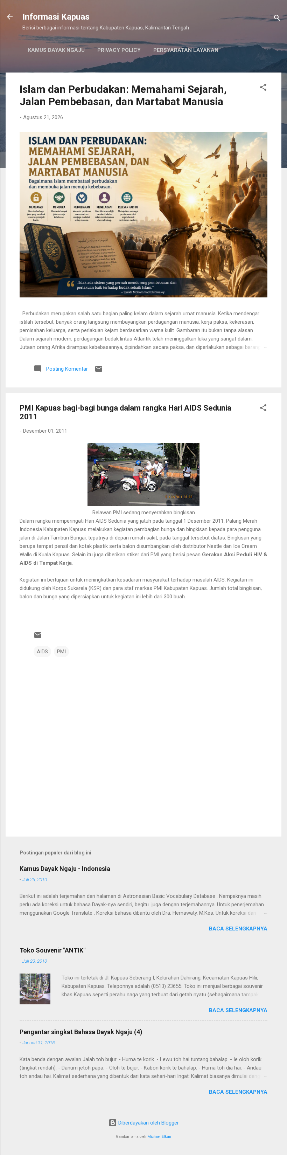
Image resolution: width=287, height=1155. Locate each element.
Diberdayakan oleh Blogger (148, 1123)
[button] (263, 88)
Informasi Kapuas (56, 17)
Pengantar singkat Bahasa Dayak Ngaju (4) (81, 1032)
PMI (61, 651)
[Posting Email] (98, 371)
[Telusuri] (277, 19)
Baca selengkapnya (238, 929)
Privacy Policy (119, 50)
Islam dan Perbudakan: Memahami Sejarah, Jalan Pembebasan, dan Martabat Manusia (123, 95)
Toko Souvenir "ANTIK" (52, 950)
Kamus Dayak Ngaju (56, 50)
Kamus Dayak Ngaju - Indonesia (65, 868)
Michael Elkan (159, 1136)
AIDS (42, 651)
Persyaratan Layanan (185, 50)
